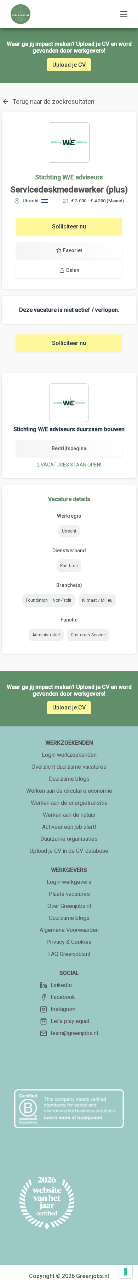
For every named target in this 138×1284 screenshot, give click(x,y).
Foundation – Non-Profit (48, 600)
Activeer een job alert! (69, 827)
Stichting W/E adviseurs (69, 177)
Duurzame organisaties (69, 839)
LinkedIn (61, 985)
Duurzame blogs (69, 778)
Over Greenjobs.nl (69, 906)
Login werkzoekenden (69, 754)
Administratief (46, 634)
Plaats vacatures (69, 894)
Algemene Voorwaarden (69, 930)
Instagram (63, 1009)
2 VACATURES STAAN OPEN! (69, 465)
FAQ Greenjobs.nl (69, 954)
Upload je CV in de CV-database (69, 851)
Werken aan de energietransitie (69, 802)
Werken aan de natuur (69, 815)
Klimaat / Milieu (97, 600)
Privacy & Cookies (69, 942)
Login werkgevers (69, 882)
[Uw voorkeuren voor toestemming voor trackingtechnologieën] (125, 1271)
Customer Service (88, 634)
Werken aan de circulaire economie (69, 790)
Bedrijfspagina (69, 448)
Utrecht (69, 531)
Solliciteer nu (69, 226)
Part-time (69, 565)
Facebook (63, 997)
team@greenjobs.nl (74, 1033)
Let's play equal (70, 1021)
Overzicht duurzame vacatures (69, 766)
